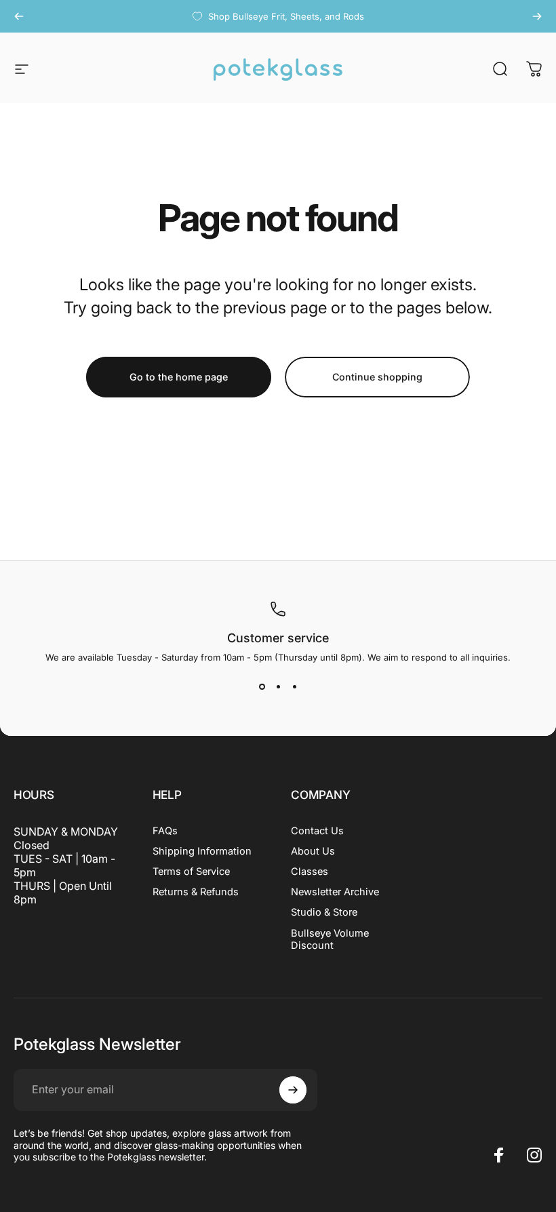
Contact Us (317, 831)
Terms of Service (191, 871)
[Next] (537, 16)
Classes (309, 871)
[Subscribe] (292, 1089)
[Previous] (19, 16)
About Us (313, 851)
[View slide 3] (294, 687)
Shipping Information (202, 851)
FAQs (165, 831)
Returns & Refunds (196, 892)
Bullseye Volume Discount (330, 939)
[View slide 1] (262, 687)
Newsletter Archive (335, 892)
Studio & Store (324, 912)
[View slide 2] (278, 687)
